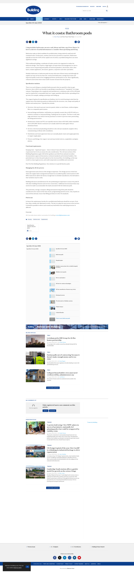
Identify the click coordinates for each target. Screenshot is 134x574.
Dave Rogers (62, 361)
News (48, 335)
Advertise (93, 564)
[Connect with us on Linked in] (64, 557)
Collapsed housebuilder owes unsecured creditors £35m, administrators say (62, 374)
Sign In (104, 6)
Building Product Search (98, 547)
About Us (87, 564)
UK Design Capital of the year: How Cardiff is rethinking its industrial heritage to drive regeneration (63, 450)
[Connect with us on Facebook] (55, 557)
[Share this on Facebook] (27, 42)
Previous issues (31, 547)
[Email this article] (36, 42)
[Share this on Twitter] (30, 42)
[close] (79, 39)
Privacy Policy (69, 564)
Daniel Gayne (62, 342)
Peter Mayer (57, 36)
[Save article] (78, 42)
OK (27, 566)
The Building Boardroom (82, 6)
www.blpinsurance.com (63, 215)
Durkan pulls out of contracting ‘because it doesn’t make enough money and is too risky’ (63, 357)
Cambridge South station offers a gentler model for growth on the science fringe (62, 470)
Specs (98, 564)
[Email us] (69, 557)
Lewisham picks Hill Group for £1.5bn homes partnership (61, 339)
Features (49, 422)
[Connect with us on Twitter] (59, 557)
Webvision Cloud (70, 568)
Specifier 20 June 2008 (34, 246)
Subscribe (98, 6)
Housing (30, 219)
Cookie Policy (60, 564)
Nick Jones (61, 473)
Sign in (61, 39)
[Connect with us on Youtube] (79, 557)
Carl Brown (62, 377)
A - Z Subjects (54, 547)
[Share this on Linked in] (33, 42)
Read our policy (18, 567)
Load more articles (53, 388)
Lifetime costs (36, 219)
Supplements (44, 219)
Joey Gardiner (62, 454)
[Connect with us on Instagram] (74, 557)
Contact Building (78, 564)
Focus (67, 28)
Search (107, 11)
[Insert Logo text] (33, 14)
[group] (100, 19)
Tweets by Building (92, 422)
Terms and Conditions (49, 564)
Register (92, 6)
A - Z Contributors (76, 547)
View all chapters (102, 22)
